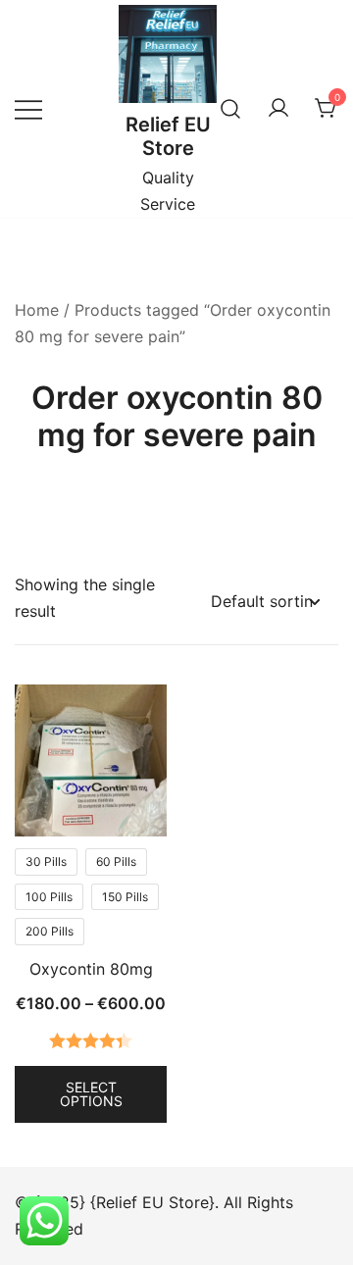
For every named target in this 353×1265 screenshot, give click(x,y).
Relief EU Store (168, 136)
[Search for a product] (230, 109)
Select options (91, 1094)
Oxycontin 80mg (91, 969)
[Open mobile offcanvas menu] (28, 108)
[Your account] (278, 109)
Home (37, 310)
